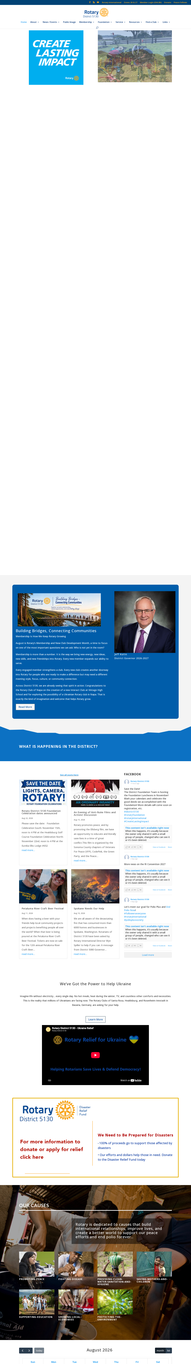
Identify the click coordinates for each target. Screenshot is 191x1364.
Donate (167, 2)
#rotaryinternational (135, 818)
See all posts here (69, 774)
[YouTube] (98, 3)
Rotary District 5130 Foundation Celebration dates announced (41, 812)
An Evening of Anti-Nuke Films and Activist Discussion (95, 813)
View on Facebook (159, 847)
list (168, 1350)
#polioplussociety (133, 919)
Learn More (95, 1019)
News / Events (50, 22)
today (39, 1350)
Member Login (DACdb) (151, 2)
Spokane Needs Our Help (89, 908)
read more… (28, 850)
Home (24, 22)
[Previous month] (22, 1350)
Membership (85, 22)
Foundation (104, 22)
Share (170, 847)
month (160, 1350)
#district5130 (131, 811)
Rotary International (111, 2)
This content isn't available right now (147, 827)
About (33, 22)
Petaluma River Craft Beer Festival (43, 908)
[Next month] (29, 1350)
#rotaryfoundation (134, 814)
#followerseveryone (135, 913)
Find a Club (151, 22)
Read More (25, 707)
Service (119, 22)
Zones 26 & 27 (130, 2)
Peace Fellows (180, 2)
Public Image (69, 22)
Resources (134, 22)
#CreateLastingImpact (136, 821)
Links (165, 22)
